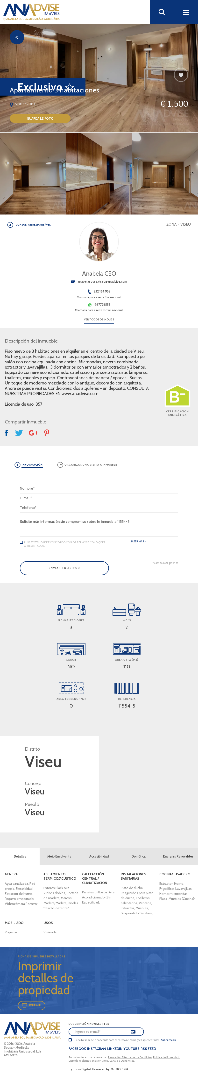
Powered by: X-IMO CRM (109, 1069)
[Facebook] (7, 433)
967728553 (102, 304)
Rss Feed (148, 1048)
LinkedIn (114, 1048)
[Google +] (33, 433)
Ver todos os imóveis (99, 319)
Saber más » (138, 541)
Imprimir (35, 1005)
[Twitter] (19, 433)
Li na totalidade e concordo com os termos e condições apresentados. (64, 544)
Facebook (77, 1048)
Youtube (131, 1048)
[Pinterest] (47, 432)
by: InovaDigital (80, 1069)
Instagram (96, 1048)
